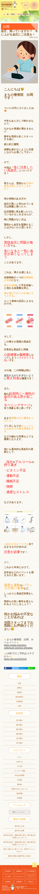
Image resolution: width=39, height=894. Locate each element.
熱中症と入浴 (19, 826)
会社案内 (8, 871)
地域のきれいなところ (20, 789)
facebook (8, 668)
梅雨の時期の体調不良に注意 (18, 856)
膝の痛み (19, 734)
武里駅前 (19, 701)
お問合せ (30, 881)
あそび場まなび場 (19, 876)
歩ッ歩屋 (8, 876)
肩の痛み (19, 720)
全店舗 (19, 780)
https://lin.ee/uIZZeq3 (15, 659)
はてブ (22, 668)
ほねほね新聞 (19, 775)
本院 (19, 683)
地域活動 (19, 793)
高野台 (19, 688)
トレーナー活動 (19, 771)
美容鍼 (19, 798)
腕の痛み (19, 725)
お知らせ (19, 762)
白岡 (19, 706)
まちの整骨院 (30, 871)
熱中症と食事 (19, 831)
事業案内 (19, 871)
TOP (34, 866)
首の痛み (19, 743)
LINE (31, 668)
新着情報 (19, 881)
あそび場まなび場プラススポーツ (30, 876)
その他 (19, 766)
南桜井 (19, 692)
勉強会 (19, 784)
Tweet (16, 668)
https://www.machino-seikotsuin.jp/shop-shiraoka (18, 646)
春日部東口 (20, 697)
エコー (19, 757)
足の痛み (19, 738)
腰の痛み (19, 729)
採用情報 (8, 881)
